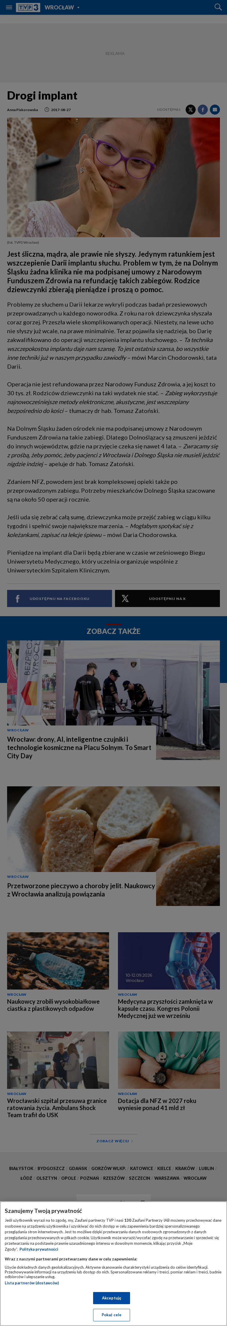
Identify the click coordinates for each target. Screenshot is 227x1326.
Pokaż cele (111, 1314)
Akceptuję (111, 1298)
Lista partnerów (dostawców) (32, 1283)
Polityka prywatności (39, 1249)
